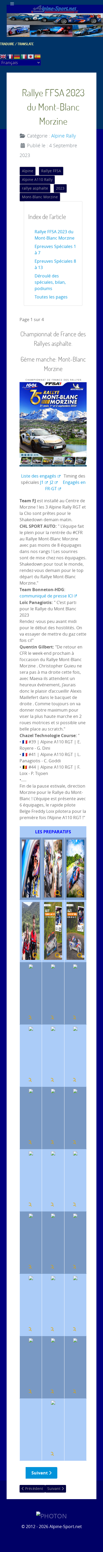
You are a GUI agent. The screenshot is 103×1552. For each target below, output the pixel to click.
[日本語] (30, 56)
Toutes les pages (51, 297)
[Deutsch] (17, 56)
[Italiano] (24, 56)
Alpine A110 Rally (37, 179)
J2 (51, 482)
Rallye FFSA (51, 171)
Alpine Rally (63, 136)
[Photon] (51, 1515)
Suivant (40, 1473)
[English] (3, 56)
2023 (60, 188)
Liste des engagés (38, 476)
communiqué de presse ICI (46, 596)
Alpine (27, 171)
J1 (42, 482)
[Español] (37, 56)
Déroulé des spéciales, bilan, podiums (50, 282)
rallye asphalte (35, 188)
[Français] (10, 56)
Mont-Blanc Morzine (40, 197)
